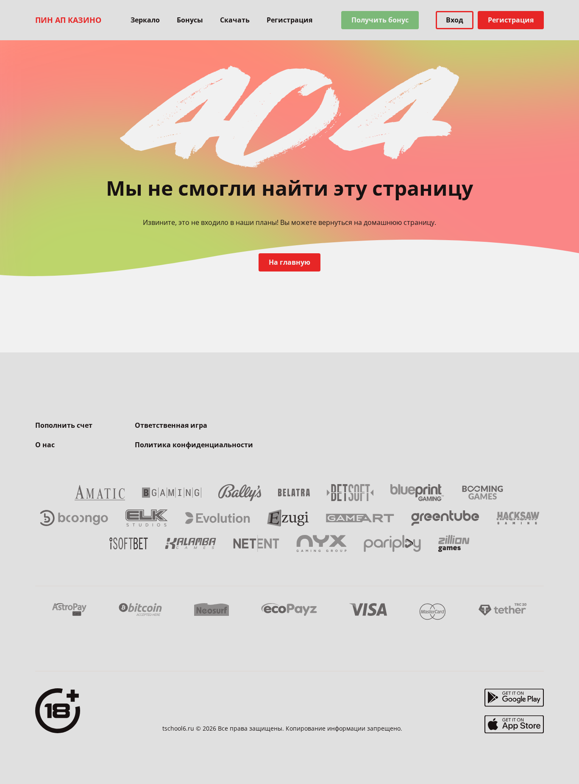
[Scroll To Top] (560, 758)
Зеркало (145, 20)
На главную (289, 262)
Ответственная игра (171, 425)
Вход (454, 20)
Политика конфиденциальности (194, 444)
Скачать (235, 20)
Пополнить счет (63, 425)
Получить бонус (380, 20)
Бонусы (190, 20)
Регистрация (289, 20)
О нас (45, 444)
